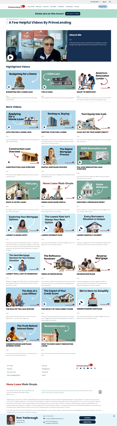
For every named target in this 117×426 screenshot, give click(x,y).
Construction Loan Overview (20, 167)
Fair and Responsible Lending (82, 390)
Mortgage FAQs (46, 369)
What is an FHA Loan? (16, 202)
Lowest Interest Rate (51, 235)
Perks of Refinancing (51, 274)
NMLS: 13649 (47, 410)
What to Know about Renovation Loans (57, 345)
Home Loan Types (11, 372)
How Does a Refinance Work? (91, 202)
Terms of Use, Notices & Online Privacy (51, 390)
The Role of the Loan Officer (20, 309)
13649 (12, 394)
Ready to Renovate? (86, 92)
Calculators (9, 369)
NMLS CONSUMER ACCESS (28, 390)
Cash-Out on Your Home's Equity (92, 132)
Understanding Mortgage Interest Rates (18, 345)
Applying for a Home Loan (18, 132)
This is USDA (47, 92)
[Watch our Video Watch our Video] (36, 46)
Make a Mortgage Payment (13, 375)
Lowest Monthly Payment (89, 235)
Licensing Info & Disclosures (67, 390)
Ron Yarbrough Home (12, 19)
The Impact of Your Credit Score (57, 309)
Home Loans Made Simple (53, 202)
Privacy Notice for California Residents (54, 392)
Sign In (104, 2)
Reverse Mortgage (86, 274)
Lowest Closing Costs (16, 235)
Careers (44, 375)
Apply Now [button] (87, 422)
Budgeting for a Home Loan (19, 92)
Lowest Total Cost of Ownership (22, 274)
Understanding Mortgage (89, 309)
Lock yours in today (72, 13)
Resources (44, 365)
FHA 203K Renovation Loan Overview (89, 168)
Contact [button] (87, 418)
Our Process (10, 365)
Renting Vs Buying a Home (53, 132)
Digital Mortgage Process (54, 167)
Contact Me (45, 372)
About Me (75, 35)
